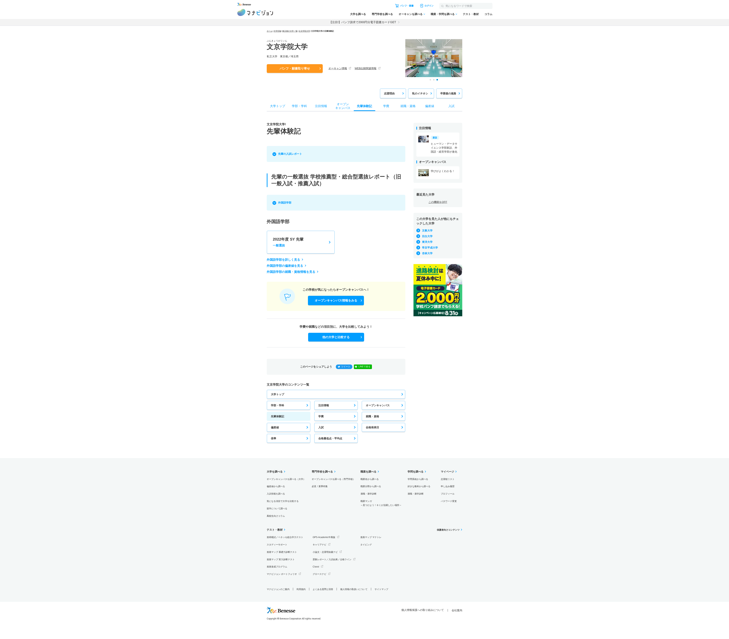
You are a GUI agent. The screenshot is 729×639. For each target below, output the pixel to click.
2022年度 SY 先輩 (288, 242)
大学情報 (277, 31)
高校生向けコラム (276, 516)
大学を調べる (358, 14)
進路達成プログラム (277, 566)
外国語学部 (284, 202)
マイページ (447, 471)
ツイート (345, 366)
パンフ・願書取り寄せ (295, 68)
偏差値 (275, 427)
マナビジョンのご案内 (278, 589)
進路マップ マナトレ (370, 537)
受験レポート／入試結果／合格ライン (332, 559)
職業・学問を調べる (443, 14)
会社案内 (457, 610)
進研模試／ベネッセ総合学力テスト (285, 537)
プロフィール (447, 493)
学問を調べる (416, 471)
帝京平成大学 (430, 247)
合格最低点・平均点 (330, 438)
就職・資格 (372, 416)
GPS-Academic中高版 (324, 537)
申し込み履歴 (447, 486)
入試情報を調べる (276, 493)
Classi (316, 566)
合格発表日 (372, 427)
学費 (321, 416)
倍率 (273, 438)
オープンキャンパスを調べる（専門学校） (333, 479)
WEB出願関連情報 (365, 68)
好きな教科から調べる (419, 486)
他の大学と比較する (336, 337)
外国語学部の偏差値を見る (285, 265)
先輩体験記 (277, 416)
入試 (321, 427)
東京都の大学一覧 (289, 31)
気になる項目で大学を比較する (283, 501)
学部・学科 (277, 405)
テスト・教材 (471, 14)
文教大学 (427, 230)
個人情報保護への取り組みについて (422, 609)
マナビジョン (255, 12)
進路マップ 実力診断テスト (281, 559)
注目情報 (323, 405)
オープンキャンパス (378, 405)
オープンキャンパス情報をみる (336, 300)
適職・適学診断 (368, 493)
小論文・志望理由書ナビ (325, 552)
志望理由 (389, 93)
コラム (488, 14)
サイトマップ (381, 589)
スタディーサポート (277, 544)
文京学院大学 (304, 31)
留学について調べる (277, 508)
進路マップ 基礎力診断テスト (282, 552)
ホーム (269, 31)
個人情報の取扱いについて (354, 589)
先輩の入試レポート (290, 153)
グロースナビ (319, 574)
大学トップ (277, 394)
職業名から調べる (370, 479)
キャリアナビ (319, 544)
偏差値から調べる (276, 486)
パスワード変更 (449, 501)
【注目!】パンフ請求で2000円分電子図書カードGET (362, 22)
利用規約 (301, 589)
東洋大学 (427, 242)
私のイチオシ (420, 93)
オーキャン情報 (337, 68)
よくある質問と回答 (323, 589)
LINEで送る (364, 366)
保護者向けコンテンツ (448, 530)
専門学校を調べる (382, 14)
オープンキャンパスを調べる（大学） (286, 479)
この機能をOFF (437, 202)
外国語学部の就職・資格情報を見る (291, 271)
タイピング (366, 544)
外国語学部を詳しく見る (283, 259)
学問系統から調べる (418, 479)
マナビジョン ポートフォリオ (282, 574)
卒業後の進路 (448, 93)
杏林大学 (427, 253)
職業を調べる (368, 471)
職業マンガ (381, 503)
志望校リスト (447, 479)
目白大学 (427, 236)
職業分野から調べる (371, 486)
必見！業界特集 (320, 486)
